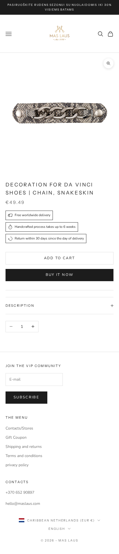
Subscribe (26, 397)
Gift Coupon (16, 437)
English (56, 529)
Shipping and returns (24, 446)
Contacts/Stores (19, 428)
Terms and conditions (24, 455)
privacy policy (17, 465)
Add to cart (59, 258)
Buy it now (59, 274)
